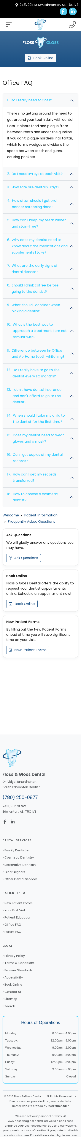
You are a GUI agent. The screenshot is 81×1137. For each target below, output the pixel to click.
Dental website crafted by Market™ (40, 1106)
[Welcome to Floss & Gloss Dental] (41, 42)
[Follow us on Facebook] (63, 11)
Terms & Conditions (20, 963)
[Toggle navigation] (9, 24)
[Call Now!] (72, 24)
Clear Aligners (15, 872)
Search (10, 1006)
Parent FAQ (13, 932)
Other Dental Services (21, 879)
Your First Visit (15, 910)
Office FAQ (13, 924)
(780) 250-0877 (20, 797)
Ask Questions (25, 557)
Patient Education (18, 917)
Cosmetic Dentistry (19, 857)
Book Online (42, 57)
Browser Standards (18, 970)
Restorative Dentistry (20, 865)
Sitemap (11, 999)
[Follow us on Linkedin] (73, 11)
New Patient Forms (29, 649)
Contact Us (13, 992)
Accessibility (14, 977)
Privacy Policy (15, 956)
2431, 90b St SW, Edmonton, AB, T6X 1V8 (49, 5)
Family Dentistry (17, 850)
